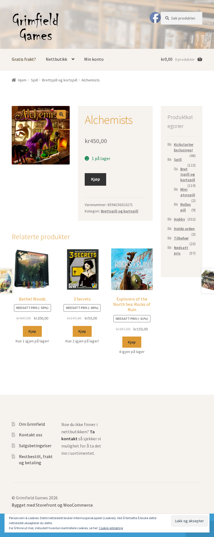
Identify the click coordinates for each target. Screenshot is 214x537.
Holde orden (184, 228)
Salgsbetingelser (35, 445)
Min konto (94, 59)
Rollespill (185, 207)
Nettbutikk (56, 59)
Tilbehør (181, 238)
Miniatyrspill (187, 192)
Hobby (179, 219)
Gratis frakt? (24, 59)
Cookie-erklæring (111, 528)
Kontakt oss (30, 434)
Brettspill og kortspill (59, 80)
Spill (34, 80)
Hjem (22, 80)
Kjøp (95, 179)
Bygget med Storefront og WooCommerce (52, 505)
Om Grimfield (32, 424)
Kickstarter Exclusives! (183, 147)
